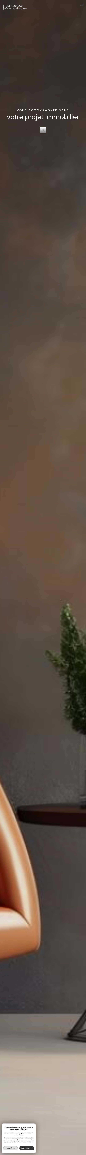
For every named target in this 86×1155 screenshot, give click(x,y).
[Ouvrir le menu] (82, 4)
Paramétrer (10, 1148)
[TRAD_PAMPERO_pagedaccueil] (14, 11)
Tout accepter (26, 1148)
